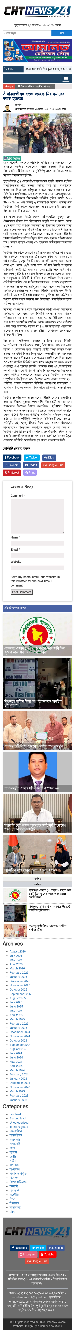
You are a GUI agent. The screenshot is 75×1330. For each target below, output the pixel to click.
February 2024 (19, 1074)
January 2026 (18, 977)
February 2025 (19, 1024)
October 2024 (18, 1041)
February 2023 (19, 1096)
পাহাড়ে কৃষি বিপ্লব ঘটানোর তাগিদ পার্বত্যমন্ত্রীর (33, 746)
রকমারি (14, 1186)
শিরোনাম (48, 86)
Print (31, 473)
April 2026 (16, 964)
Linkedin (12, 465)
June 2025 (16, 1007)
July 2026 (16, 956)
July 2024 (16, 1053)
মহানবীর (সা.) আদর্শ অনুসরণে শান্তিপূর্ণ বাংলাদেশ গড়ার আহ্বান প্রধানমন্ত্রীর (35, 827)
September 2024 (20, 1045)
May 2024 (16, 1062)
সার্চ (62, 33)
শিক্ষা (12, 1199)
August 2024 (18, 1049)
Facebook (12, 458)
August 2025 (18, 998)
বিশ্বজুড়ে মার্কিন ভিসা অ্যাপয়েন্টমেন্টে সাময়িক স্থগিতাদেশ (33, 703)
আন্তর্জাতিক (16, 1135)
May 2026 (16, 960)
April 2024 (16, 1066)
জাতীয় (39, 86)
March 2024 (17, 1070)
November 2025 (20, 985)
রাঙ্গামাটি (14, 1191)
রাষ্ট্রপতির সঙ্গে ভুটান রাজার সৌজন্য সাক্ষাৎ (30, 870)
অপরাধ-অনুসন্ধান (19, 1127)
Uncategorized (19, 1123)
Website (16, 562)
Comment (18, 496)
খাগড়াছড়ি (15, 1144)
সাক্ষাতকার (15, 1208)
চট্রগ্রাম (13, 1152)
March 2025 (17, 1019)
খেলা (12, 1148)
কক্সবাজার (15, 1140)
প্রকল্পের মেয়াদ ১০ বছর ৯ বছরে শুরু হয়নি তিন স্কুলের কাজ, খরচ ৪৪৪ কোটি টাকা (34, 650)
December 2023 (20, 1083)
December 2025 (20, 981)
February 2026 (19, 973)
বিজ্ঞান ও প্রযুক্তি (18, 1174)
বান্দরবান (15, 1165)
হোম (10, 86)
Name (15, 538)
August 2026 (18, 952)
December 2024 (20, 1032)
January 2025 (18, 1028)
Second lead (28, 86)
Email (15, 550)
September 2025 (20, 994)
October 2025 (18, 990)
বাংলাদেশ (15, 1169)
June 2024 (16, 1058)
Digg (50, 458)
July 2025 (16, 1002)
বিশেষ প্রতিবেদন (19, 1182)
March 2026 (17, 968)
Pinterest (13, 473)
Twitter (33, 458)
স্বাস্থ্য (12, 1212)
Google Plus (55, 465)
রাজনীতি (14, 1195)
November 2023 (20, 1087)
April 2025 (16, 1015)
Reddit (32, 465)
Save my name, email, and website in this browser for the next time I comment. (35, 581)
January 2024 (18, 1079)
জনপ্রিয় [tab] (37, 884)
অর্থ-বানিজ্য (16, 1131)
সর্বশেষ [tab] (37, 879)
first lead (15, 1114)
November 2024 (20, 1036)
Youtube (48, 1254)
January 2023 (18, 1100)
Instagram (28, 1254)
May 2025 (16, 1011)
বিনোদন (14, 1178)
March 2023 (17, 1091)
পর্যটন (13, 1161)
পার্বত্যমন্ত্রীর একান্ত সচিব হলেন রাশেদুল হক (31, 788)
